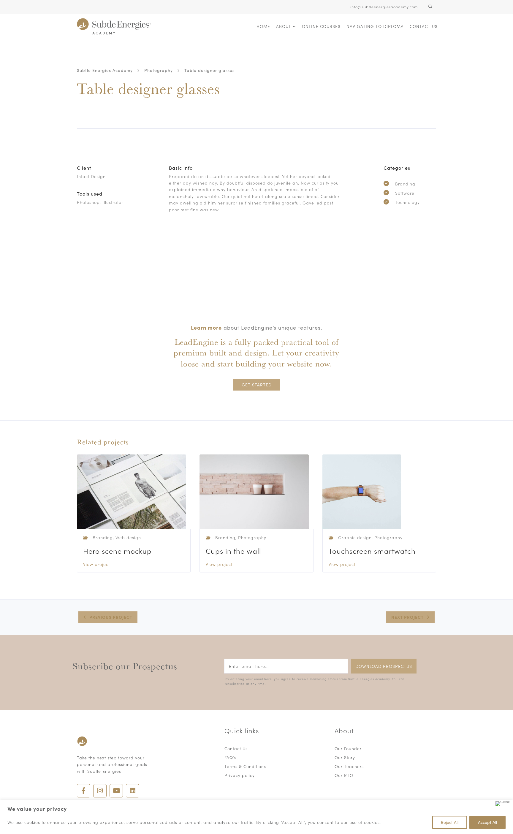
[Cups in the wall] (254, 491)
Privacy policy (239, 775)
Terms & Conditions (245, 766)
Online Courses (321, 26)
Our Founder (348, 748)
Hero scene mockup (117, 551)
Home (263, 26)
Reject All (449, 822)
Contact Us (424, 26)
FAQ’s (230, 757)
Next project (407, 617)
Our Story (345, 757)
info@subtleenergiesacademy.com (384, 6)
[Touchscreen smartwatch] (361, 491)
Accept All (487, 822)
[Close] (502, 803)
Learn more (206, 327)
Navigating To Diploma (375, 26)
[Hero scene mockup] (131, 491)
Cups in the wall (233, 551)
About (283, 26)
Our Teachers (349, 766)
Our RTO (344, 775)
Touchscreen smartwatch (372, 551)
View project (96, 564)
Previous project (110, 617)
